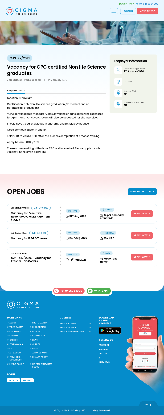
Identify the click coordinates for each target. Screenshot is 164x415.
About (12, 322)
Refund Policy (16, 364)
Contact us (38, 335)
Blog (35, 348)
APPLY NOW (140, 213)
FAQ (11, 348)
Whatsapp (128, 4)
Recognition (39, 327)
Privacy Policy (40, 357)
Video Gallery (16, 327)
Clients (36, 344)
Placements (15, 331)
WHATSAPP (101, 291)
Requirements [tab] (16, 90)
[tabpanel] (56, 125)
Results (36, 331)
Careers (13, 340)
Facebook (104, 345)
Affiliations (15, 352)
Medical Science (68, 327)
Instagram (104, 362)
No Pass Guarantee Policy (42, 365)
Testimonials (16, 344)
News (35, 340)
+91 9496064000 (148, 3)
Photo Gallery (39, 322)
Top (147, 404)
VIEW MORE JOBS (141, 191)
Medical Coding (68, 323)
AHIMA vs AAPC (39, 352)
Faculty (13, 380)
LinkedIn (103, 353)
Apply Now (146, 11)
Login (129, 11)
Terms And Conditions (15, 358)
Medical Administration (72, 331)
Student (27, 380)
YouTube (103, 349)
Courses (13, 335)
